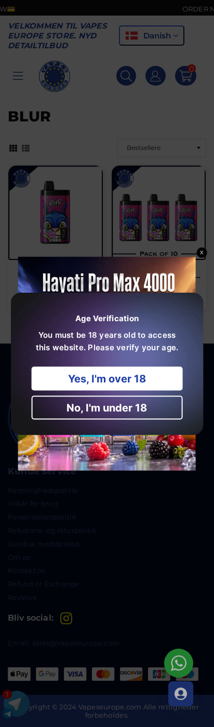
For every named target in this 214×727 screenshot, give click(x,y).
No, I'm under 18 (106, 407)
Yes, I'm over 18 (107, 378)
